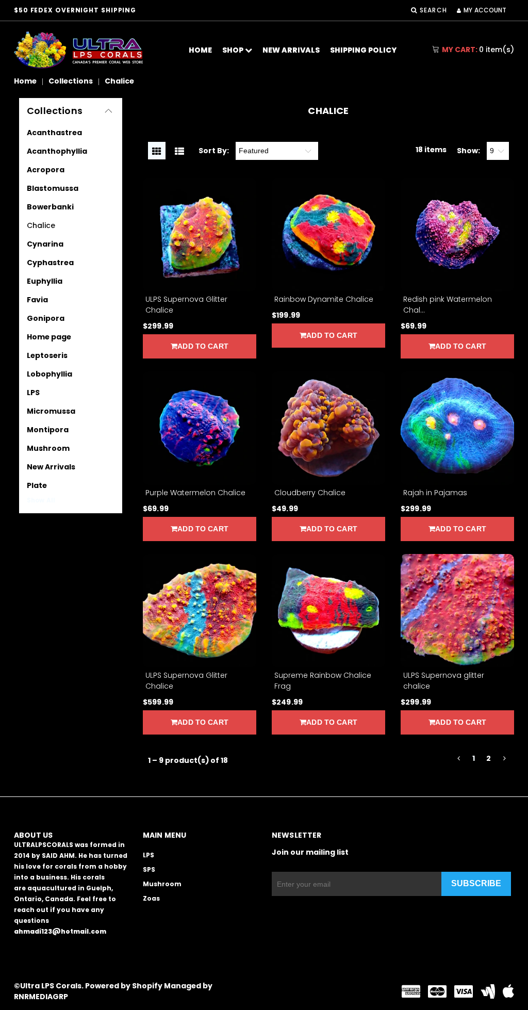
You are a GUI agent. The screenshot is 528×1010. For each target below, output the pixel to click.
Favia (37, 300)
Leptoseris (47, 355)
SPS (149, 869)
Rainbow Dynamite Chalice (323, 299)
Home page (49, 337)
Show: (468, 150)
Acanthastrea (54, 132)
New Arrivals (291, 50)
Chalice (41, 225)
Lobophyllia (49, 374)
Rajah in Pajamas (435, 492)
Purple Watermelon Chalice (195, 492)
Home (200, 50)
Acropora (45, 170)
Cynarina (45, 244)
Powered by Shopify (123, 986)
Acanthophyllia (57, 151)
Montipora (48, 430)
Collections (70, 81)
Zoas (151, 898)
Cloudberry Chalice (309, 492)
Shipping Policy (363, 50)
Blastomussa (52, 188)
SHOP (233, 50)
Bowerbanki (50, 207)
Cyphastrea (50, 262)
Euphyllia (44, 281)
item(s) (478, 49)
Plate (37, 485)
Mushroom (48, 448)
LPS (33, 392)
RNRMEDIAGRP (41, 996)
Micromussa (51, 411)
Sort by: (214, 150)
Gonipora (45, 318)
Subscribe (476, 883)
